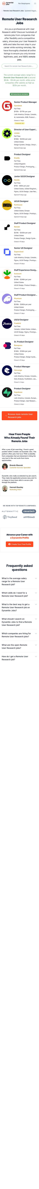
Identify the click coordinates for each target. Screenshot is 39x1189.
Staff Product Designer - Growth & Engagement (25, 295)
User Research (31, 401)
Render (17, 227)
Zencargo (18, 370)
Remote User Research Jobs (13, 11)
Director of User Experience (25, 129)
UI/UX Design (24, 191)
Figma (16, 191)
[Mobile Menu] (35, 3)
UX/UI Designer (21, 320)
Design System (19, 145)
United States (19, 142)
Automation (20, 117)
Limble (17, 133)
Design (28, 145)
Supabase (18, 392)
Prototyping (30, 167)
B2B (26, 117)
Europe (27, 114)
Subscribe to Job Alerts (20, 94)
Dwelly (17, 158)
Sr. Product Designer (23, 342)
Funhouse (18, 205)
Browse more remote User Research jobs (20, 415)
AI (14, 117)
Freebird (17, 323)
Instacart (17, 273)
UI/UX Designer (21, 201)
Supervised (18, 251)
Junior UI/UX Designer (24, 176)
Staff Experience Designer (25, 270)
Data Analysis (19, 379)
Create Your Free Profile (21, 544)
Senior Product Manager (25, 102)
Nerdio (17, 180)
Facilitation (28, 379)
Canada (33, 114)
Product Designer (22, 154)
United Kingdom (19, 164)
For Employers (24, 3)
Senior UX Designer (23, 248)
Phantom (18, 298)
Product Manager (22, 366)
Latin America (19, 114)
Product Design (19, 167)
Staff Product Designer (25, 223)
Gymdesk (18, 106)
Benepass (18, 345)
